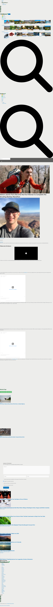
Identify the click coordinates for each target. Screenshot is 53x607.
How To (20, 24)
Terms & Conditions (7, 605)
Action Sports (4, 574)
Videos (46, 23)
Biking (2, 575)
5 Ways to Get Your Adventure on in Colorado (10, 542)
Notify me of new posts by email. (8, 485)
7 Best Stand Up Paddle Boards (7, 550)
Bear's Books (4, 4)
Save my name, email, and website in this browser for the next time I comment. (15, 479)
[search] (5, 159)
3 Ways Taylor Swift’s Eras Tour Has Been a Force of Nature (14, 499)
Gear (15, 35)
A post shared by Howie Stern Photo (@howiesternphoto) (13, 357)
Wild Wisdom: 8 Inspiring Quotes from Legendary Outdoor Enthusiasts (16, 559)
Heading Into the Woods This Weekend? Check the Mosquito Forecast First (17, 524)
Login (3, 3)
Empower (4, 18)
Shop (2, 99)
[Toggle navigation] (9, 14)
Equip (4, 15)
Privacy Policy (2, 605)
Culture (3, 570)
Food (9, 36)
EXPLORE (3, 564)
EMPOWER (3, 591)
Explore (4, 16)
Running (34, 29)
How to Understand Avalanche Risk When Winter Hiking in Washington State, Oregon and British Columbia (24, 507)
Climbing (23, 29)
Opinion (31, 24)
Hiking (28, 30)
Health (18, 36)
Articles (3, 19)
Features (15, 24)
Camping (17, 30)
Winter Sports (47, 30)
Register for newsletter (9, 481)
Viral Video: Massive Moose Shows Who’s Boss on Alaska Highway (12, 403)
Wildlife (46, 36)
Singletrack (25, 272)
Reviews (36, 23)
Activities (3, 25)
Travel (2, 572)
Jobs (2, 1)
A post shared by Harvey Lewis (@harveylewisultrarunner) (13, 300)
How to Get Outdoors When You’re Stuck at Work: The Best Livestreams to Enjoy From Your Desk (22, 516)
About (2, 0)
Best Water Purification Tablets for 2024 (9, 533)
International (24, 36)
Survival (3, 588)
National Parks (30, 36)
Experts (3, 573)
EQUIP (2, 563)
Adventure (5, 38)
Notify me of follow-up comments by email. (10, 483)
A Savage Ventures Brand (10, 603)
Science (3, 587)
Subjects (3, 31)
